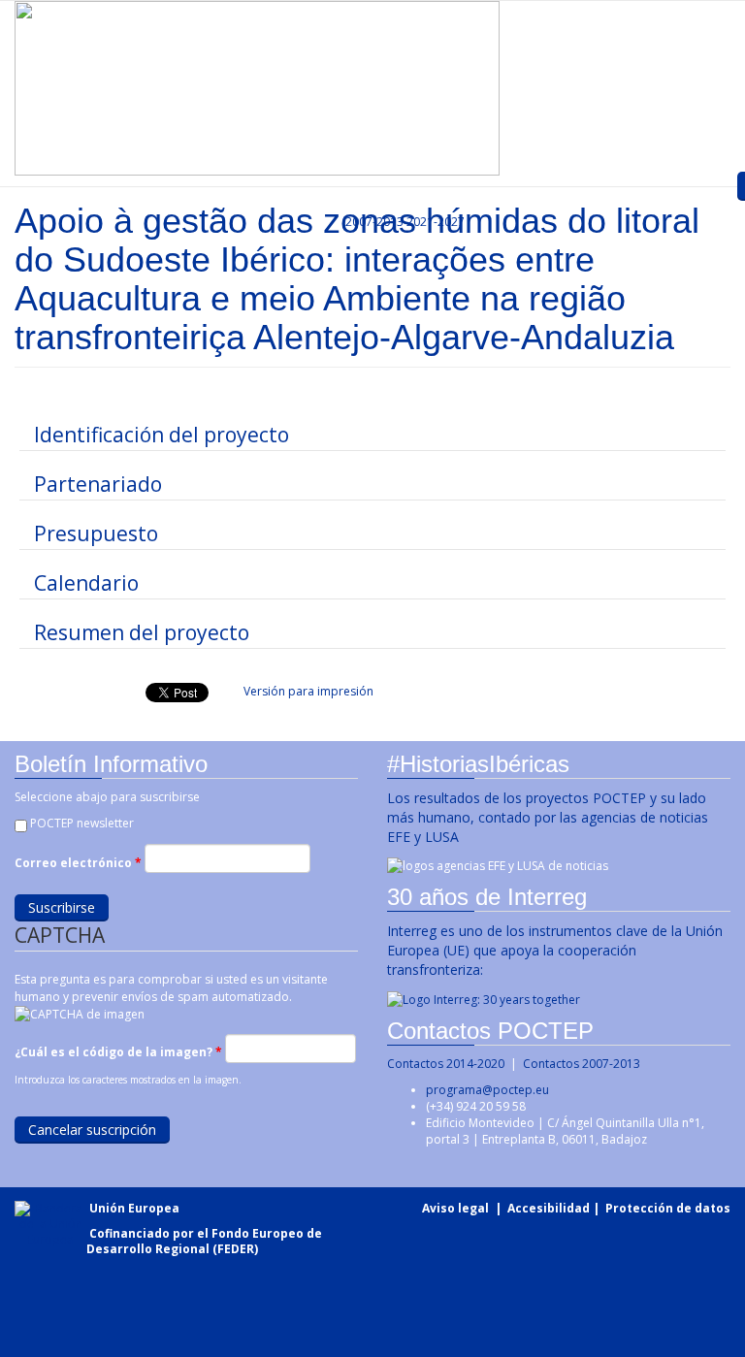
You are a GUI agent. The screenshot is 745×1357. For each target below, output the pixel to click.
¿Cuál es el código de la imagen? (118, 1052)
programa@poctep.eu (487, 1090)
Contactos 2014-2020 (445, 1063)
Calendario (86, 583)
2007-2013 (373, 221)
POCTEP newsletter (82, 823)
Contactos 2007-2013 (581, 1063)
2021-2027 (435, 221)
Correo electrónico (78, 863)
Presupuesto (96, 533)
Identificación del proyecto (161, 434)
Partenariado (98, 484)
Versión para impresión (308, 691)
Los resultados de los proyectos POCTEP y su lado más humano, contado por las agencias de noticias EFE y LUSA (547, 817)
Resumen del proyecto (141, 632)
